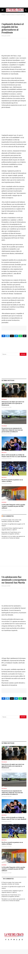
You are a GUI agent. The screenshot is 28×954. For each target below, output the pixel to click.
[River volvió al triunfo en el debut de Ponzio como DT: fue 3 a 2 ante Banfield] (14, 443)
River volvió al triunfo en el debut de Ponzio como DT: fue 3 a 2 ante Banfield (14, 455)
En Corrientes (8, 516)
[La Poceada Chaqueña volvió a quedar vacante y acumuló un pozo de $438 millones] (14, 493)
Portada (3, 14)
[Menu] (3, 10)
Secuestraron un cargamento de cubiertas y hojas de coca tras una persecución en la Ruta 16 (12, 429)
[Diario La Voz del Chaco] (15, 10)
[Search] (25, 10)
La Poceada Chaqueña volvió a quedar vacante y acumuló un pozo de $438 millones (13, 506)
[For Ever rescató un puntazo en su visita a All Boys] (14, 468)
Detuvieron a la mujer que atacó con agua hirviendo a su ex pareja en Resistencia (13, 403)
